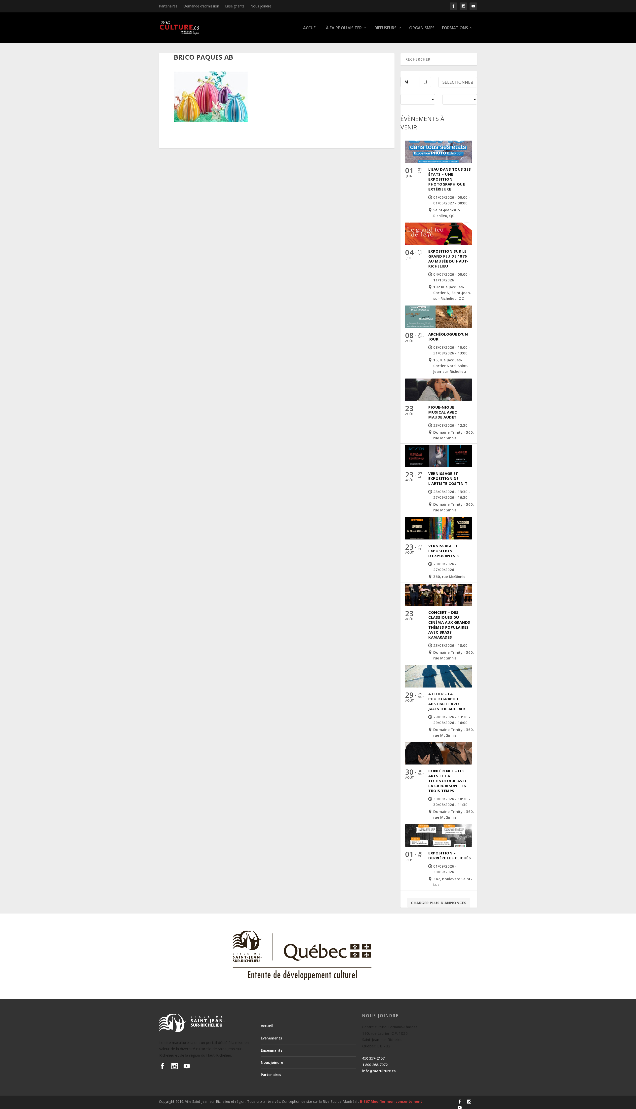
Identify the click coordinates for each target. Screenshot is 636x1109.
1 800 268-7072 (375, 1064)
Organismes (422, 28)
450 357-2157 (373, 1058)
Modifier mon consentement (396, 1101)
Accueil (310, 28)
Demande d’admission (201, 6)
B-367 (365, 1101)
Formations (455, 28)
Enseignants (234, 6)
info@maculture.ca (379, 1071)
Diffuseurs (385, 28)
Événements (271, 1038)
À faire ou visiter (344, 28)
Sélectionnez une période (457, 83)
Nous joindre (260, 6)
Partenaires (168, 6)
